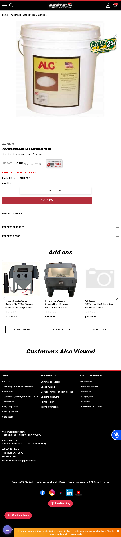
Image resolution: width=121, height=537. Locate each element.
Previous (4, 298)
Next (117, 298)
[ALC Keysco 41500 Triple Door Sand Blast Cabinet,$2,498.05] (100, 278)
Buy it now (47, 200)
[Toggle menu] (4, 5)
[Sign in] (108, 5)
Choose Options (21, 329)
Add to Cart (56, 190)
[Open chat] (7, 529)
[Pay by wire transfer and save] (103, 45)
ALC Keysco (8, 144)
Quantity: (6, 183)
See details (76, 534)
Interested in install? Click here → (19, 172)
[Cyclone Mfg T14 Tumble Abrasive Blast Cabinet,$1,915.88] (60, 278)
